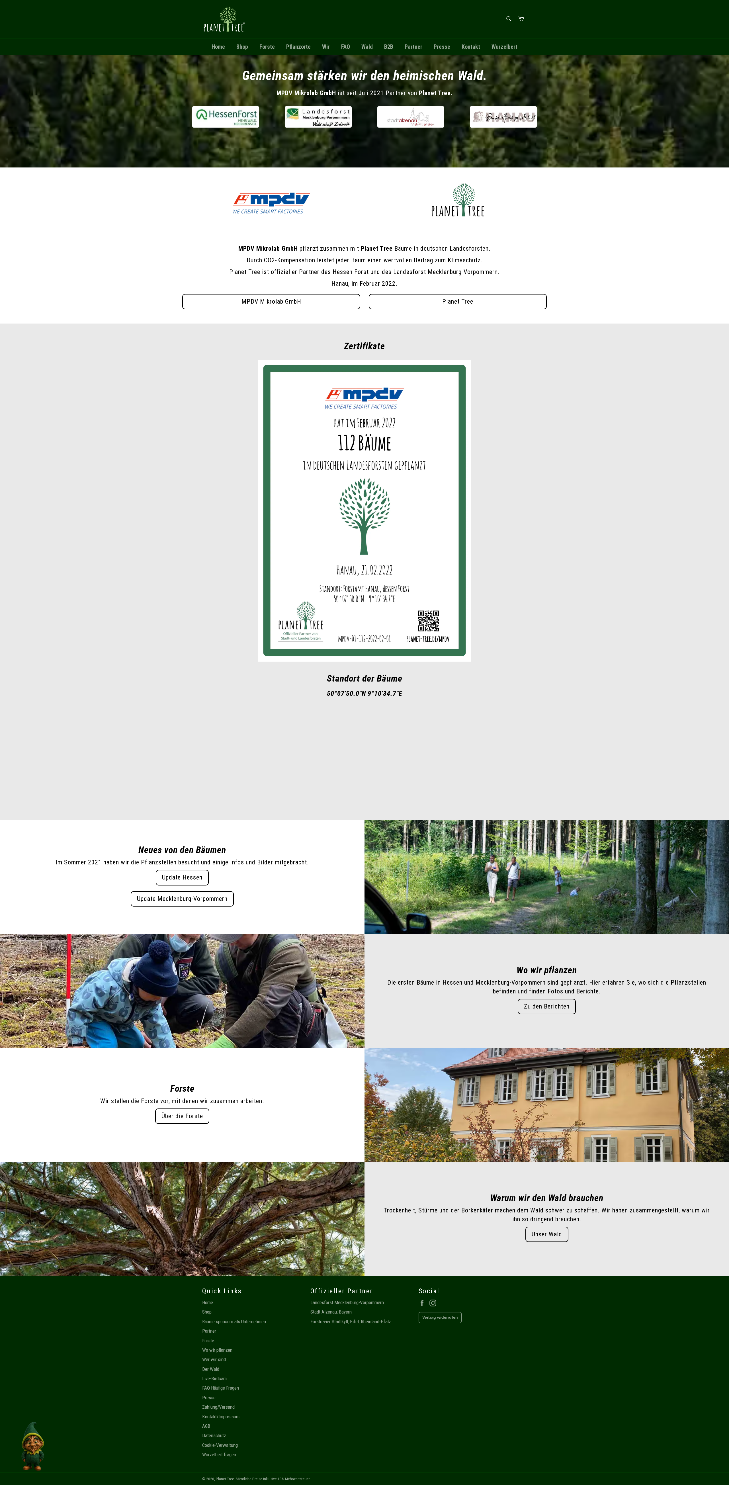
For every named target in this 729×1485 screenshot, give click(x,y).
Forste (267, 46)
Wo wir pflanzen (217, 1350)
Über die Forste (182, 1116)
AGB (206, 1426)
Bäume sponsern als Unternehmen (234, 1321)
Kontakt (471, 46)
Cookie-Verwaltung (220, 1445)
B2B (388, 46)
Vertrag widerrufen (440, 1317)
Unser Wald (547, 1234)
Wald (367, 46)
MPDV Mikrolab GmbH (271, 301)
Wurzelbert (504, 46)
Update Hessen (182, 877)
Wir (326, 46)
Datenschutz (214, 1435)
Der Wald (210, 1369)
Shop (242, 46)
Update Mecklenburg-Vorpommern (182, 898)
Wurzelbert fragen (219, 1454)
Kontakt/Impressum (220, 1416)
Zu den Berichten (547, 1006)
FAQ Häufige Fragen (220, 1388)
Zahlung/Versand (218, 1407)
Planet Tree (457, 301)
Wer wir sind (214, 1359)
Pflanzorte (298, 46)
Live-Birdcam (214, 1378)
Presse (442, 46)
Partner (413, 46)
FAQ (345, 46)
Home (218, 46)
